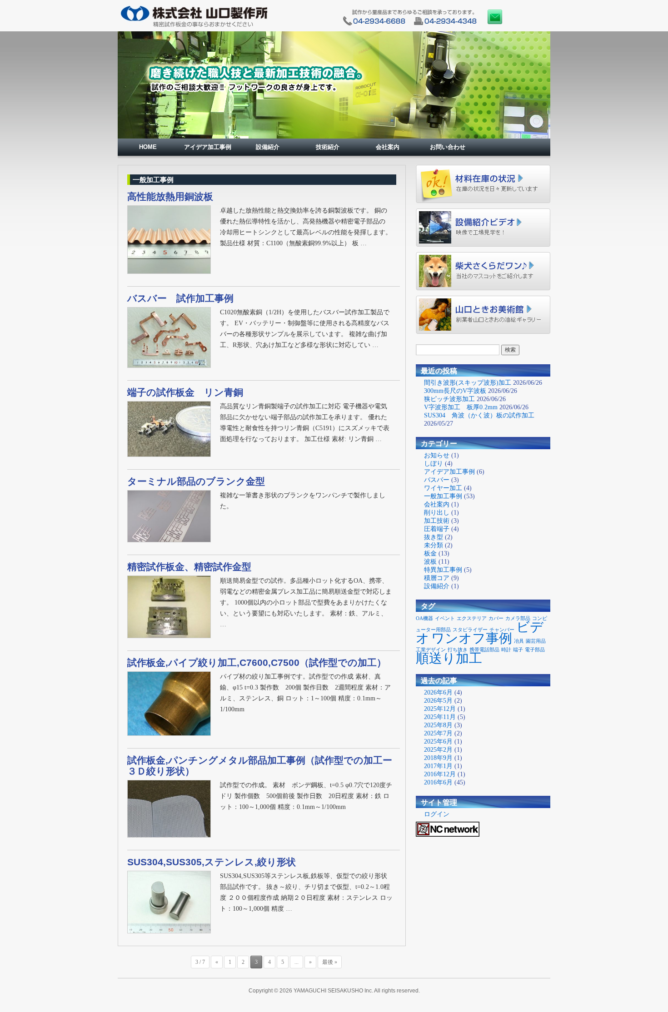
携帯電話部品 (484, 649)
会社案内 (387, 147)
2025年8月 (438, 725)
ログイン (436, 814)
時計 (506, 649)
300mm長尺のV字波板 (455, 390)
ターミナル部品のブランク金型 (196, 481)
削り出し (436, 512)
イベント (445, 618)
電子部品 (535, 649)
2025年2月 (438, 749)
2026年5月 (438, 700)
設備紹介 (267, 147)
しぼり (433, 463)
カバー (496, 618)
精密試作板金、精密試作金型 (189, 566)
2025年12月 (440, 708)
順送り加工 (449, 658)
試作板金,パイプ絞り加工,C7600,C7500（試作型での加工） (256, 662)
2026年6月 (438, 692)
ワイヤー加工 (443, 488)
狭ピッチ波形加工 (449, 399)
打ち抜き (458, 649)
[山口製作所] (194, 25)
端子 (518, 649)
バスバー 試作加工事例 (180, 298)
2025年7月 (438, 733)
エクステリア (472, 618)
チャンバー (501, 629)
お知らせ (436, 455)
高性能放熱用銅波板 (170, 196)
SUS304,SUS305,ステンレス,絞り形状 (211, 862)
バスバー (436, 479)
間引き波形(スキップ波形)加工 (467, 382)
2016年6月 (438, 782)
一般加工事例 (443, 496)
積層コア (436, 578)
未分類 (433, 545)
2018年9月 (438, 757)
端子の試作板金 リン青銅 (185, 392)
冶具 (519, 641)
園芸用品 (536, 641)
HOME (148, 147)
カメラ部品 (517, 618)
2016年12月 (440, 774)
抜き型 (433, 537)
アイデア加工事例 (207, 147)
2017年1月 (438, 766)
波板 (430, 561)
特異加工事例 (443, 569)
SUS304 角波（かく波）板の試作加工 (479, 415)
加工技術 (436, 520)
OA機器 (424, 618)
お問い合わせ (447, 147)
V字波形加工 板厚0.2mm (461, 407)
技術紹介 (327, 147)
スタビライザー (470, 629)
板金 (430, 553)
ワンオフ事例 (471, 638)
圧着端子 (436, 529)
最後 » (329, 962)
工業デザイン (431, 649)
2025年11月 (440, 717)
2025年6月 (438, 741)
